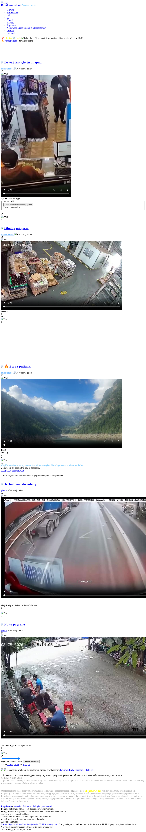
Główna (10, 10)
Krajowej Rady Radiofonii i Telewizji (77, 770)
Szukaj (10, 5)
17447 (10, 764)
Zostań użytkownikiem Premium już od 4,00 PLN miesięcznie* (30, 824)
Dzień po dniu (24, 28)
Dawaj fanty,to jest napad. (23, 62)
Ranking (11, 33)
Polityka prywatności (42, 806)
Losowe (10, 30)
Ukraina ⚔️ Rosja (13, 38)
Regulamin (6, 806)
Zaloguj (17, 5)
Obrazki (10, 20)
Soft (9, 15)
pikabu (4, 490)
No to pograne (14, 624)
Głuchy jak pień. (16, 228)
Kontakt (17, 806)
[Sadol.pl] (4, 2)
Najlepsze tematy (38, 28)
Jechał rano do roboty (20, 484)
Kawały (10, 22)
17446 (16, 764)
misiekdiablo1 (7, 68)
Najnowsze (12, 28)
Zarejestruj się (29, 5)
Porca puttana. (11, 41)
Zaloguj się (6, 470)
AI (8, 17)
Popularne (11, 25)
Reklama (27, 806)
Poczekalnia (12, 12)
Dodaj (4, 5)
